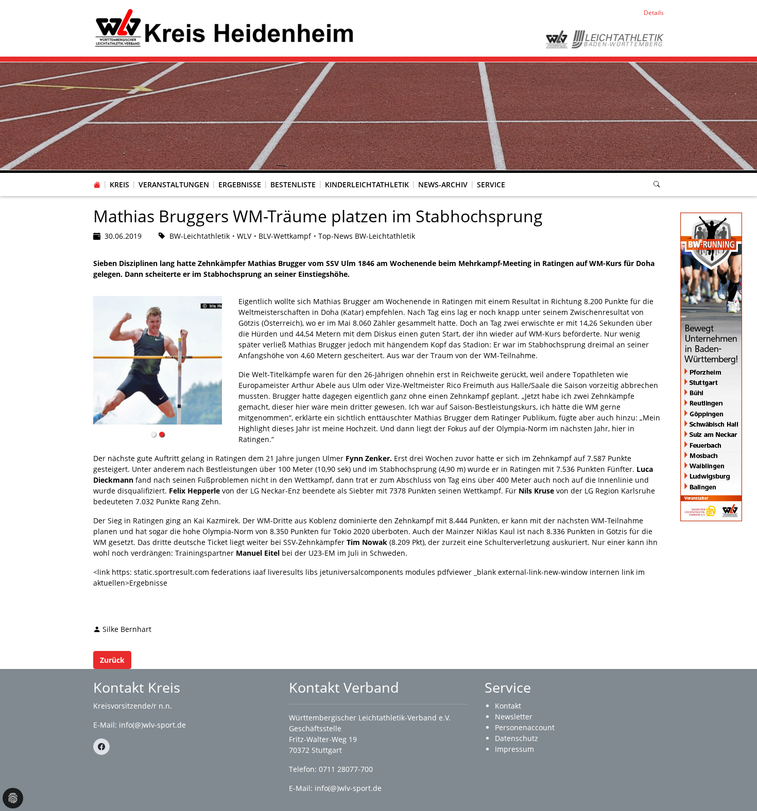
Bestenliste (293, 184)
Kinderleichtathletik (367, 184)
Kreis (119, 184)
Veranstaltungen (174, 184)
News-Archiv (443, 184)
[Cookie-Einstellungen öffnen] (13, 798)
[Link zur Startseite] (223, 27)
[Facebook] (101, 746)
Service (491, 184)
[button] (119, 174)
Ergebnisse (239, 184)
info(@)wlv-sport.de (152, 725)
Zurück (112, 660)
